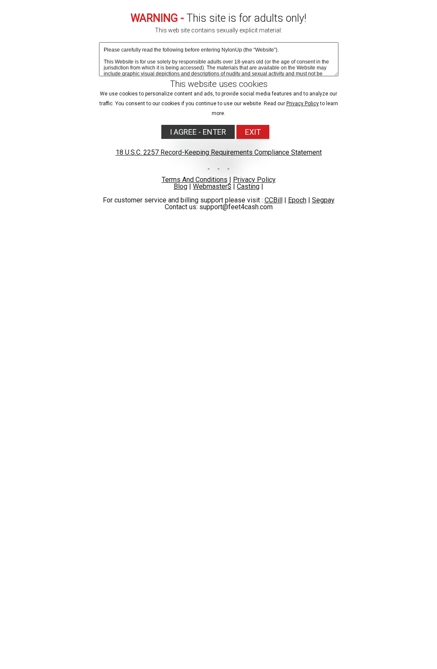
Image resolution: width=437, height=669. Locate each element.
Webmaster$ (212, 186)
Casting (248, 186)
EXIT (253, 131)
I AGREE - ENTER (198, 131)
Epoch (297, 200)
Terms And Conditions (194, 180)
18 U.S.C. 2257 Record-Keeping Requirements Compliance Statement (219, 152)
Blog (180, 186)
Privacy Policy (302, 104)
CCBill (274, 200)
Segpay (323, 200)
